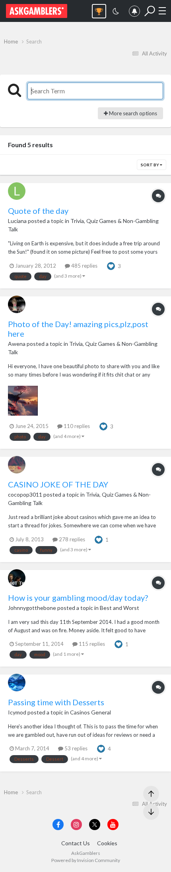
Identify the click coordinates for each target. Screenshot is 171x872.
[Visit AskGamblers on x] (94, 824)
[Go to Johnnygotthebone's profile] (16, 578)
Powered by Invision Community (85, 860)
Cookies (107, 843)
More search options (132, 113)
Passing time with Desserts (56, 702)
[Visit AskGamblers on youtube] (113, 824)
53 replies (75, 748)
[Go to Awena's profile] (16, 304)
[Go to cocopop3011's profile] (16, 464)
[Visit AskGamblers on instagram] (76, 824)
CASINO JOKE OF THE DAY (58, 484)
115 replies (91, 644)
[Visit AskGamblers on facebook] (58, 824)
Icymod (17, 712)
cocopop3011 (25, 494)
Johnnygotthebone (32, 607)
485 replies (83, 265)
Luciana (17, 220)
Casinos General (90, 712)
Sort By (150, 164)
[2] (115, 12)
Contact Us (75, 843)
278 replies (71, 539)
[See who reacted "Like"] (111, 265)
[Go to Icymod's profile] (16, 682)
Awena (16, 343)
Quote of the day (38, 210)
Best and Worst (119, 607)
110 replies (76, 426)
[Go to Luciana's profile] (16, 191)
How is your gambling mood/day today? (78, 597)
